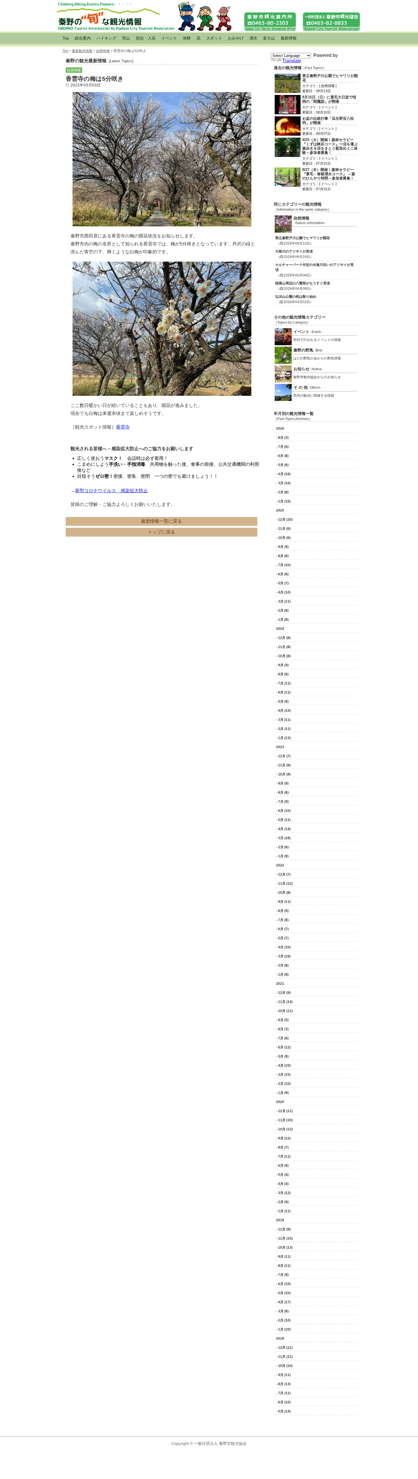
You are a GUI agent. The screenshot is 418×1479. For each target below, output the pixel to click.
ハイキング (106, 38)
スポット (214, 38)
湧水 (253, 38)
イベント (169, 38)
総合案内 (83, 38)
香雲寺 (123, 427)
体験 (187, 38)
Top (66, 38)
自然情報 (103, 51)
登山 (126, 38)
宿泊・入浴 (146, 38)
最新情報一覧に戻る (161, 521)
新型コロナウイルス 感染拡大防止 (111, 490)
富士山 (269, 38)
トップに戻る (161, 531)
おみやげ (236, 38)
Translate (291, 60)
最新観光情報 (82, 51)
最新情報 (289, 38)
